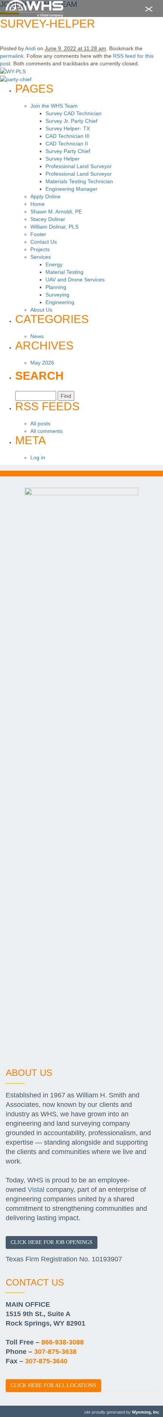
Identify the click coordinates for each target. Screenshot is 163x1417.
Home (37, 204)
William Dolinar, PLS (54, 227)
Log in (37, 457)
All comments (46, 431)
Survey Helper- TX (67, 128)
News (37, 336)
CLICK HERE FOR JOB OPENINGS (51, 1242)
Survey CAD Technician (73, 113)
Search (39, 376)
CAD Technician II (66, 144)
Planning (55, 287)
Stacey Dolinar (47, 219)
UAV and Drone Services (75, 280)
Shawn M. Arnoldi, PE (56, 212)
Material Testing (64, 272)
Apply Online (45, 196)
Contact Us (43, 242)
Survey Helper (62, 159)
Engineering (59, 302)
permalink (12, 56)
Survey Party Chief (67, 151)
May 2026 (42, 363)
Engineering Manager (71, 189)
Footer (38, 234)
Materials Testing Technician (79, 181)
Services (40, 257)
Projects (40, 249)
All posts (40, 423)
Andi (30, 48)
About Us (41, 310)
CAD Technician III (67, 136)
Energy (54, 264)
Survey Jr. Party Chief (71, 121)
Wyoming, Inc (145, 1412)
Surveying (57, 295)
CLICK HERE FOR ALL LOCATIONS (53, 1385)
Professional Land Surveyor (78, 166)
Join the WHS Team (54, 106)
